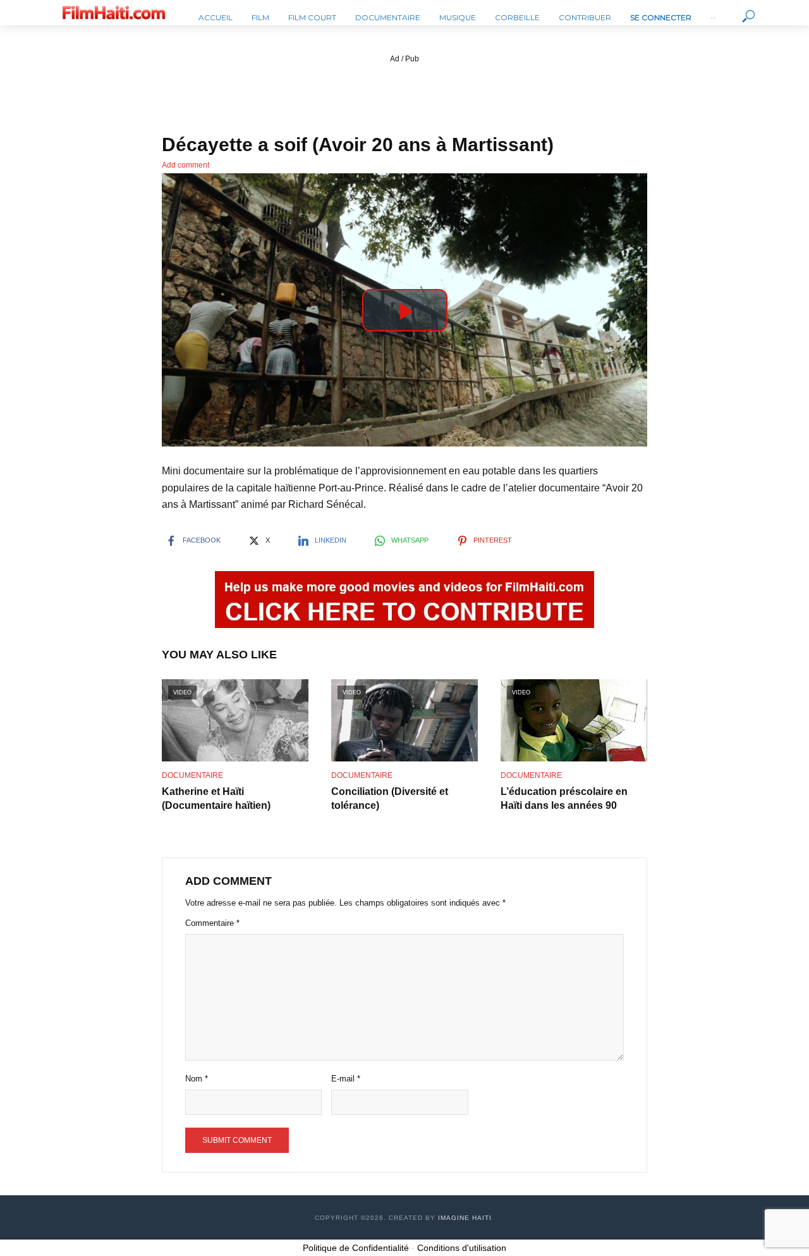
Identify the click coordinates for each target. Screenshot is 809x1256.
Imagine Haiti (465, 1217)
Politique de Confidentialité (356, 1248)
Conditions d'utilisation (461, 1248)
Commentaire (212, 923)
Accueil (215, 17)
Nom (196, 1078)
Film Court (312, 17)
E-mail (345, 1078)
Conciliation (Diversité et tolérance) (389, 798)
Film (260, 17)
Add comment (185, 165)
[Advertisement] (404, 94)
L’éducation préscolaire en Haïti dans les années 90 (564, 798)
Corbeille (517, 17)
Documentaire (387, 17)
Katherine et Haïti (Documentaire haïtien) (216, 798)
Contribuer (585, 17)
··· (713, 17)
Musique (457, 17)
